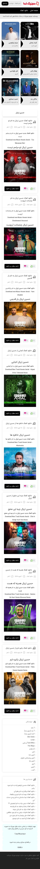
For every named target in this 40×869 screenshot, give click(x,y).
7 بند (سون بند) (29, 731)
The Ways (31, 746)
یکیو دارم (8, 664)
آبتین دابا (32, 755)
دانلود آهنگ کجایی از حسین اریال (20, 350)
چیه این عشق (8, 513)
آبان (33, 752)
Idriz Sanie (31, 737)
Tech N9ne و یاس (29, 743)
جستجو (5, 3)
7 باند (33, 728)
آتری (33, 764)
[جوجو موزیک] (31, 3)
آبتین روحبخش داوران (28, 758)
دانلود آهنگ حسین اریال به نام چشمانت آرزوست (21, 199)
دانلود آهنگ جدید (28, 133)
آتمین (33, 767)
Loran (33, 740)
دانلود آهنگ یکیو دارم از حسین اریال (19, 648)
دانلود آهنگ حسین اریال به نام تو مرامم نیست (20, 122)
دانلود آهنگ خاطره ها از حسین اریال (19, 423)
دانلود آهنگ (24, 10)
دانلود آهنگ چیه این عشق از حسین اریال (19, 497)
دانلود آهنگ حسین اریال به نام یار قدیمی (20, 277)
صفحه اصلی (34, 10)
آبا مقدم (32, 749)
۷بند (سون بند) (30, 734)
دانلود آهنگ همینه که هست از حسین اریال (19, 571)
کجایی (8, 366)
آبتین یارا (32, 761)
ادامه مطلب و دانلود (12, 189)
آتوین (33, 770)
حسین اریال (20, 112)
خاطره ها (8, 439)
